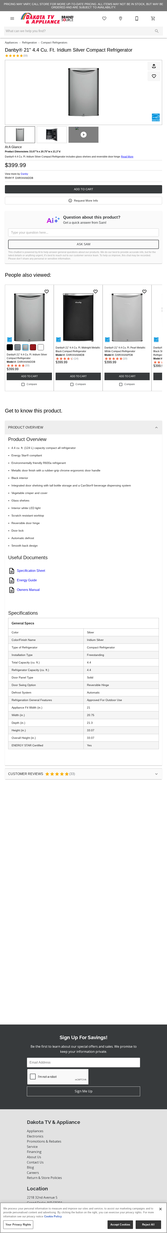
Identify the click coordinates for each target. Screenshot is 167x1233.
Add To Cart (83, 189)
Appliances (11, 42)
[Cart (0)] (153, 18)
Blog (30, 1167)
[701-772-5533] (137, 18)
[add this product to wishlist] (153, 76)
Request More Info (86, 200)
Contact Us (35, 1162)
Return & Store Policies (44, 1177)
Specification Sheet (31, 570)
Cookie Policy (53, 1216)
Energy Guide (27, 580)
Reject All (148, 1224)
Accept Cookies (120, 1224)
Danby (24, 174)
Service (32, 1146)
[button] (12, 18)
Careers (33, 1172)
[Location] (120, 18)
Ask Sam (83, 244)
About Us (34, 1157)
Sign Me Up (83, 1091)
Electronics (35, 1136)
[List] (104, 18)
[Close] (160, 1209)
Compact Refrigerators (54, 42)
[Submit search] (156, 31)
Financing (34, 1151)
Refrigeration (29, 42)
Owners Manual (28, 590)
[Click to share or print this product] (153, 66)
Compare (32, 384)
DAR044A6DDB (24, 178)
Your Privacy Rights (18, 1224)
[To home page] (47, 18)
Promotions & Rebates (44, 1141)
